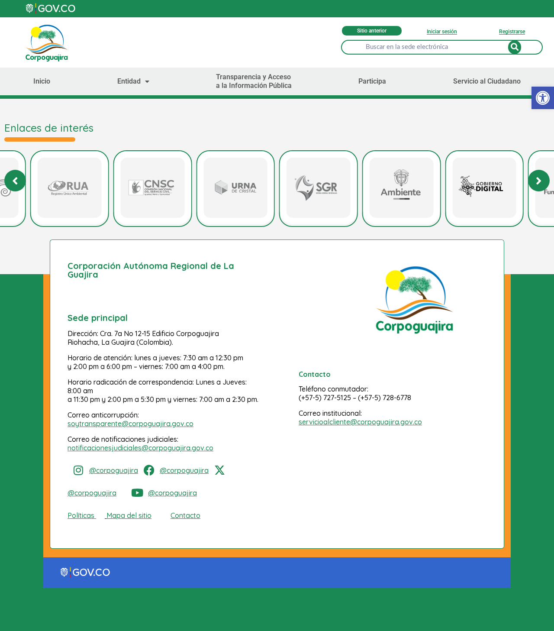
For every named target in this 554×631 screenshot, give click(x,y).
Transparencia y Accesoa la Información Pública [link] (254, 81)
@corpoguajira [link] (113, 470)
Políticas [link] (81, 515)
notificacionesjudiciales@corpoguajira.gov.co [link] (140, 447)
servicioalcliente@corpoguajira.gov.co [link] (360, 421)
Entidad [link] (129, 81)
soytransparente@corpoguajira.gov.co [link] (130, 423)
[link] (542, 98)
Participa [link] (372, 81)
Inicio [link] (41, 81)
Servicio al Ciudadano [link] (487, 81)
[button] (539, 180)
